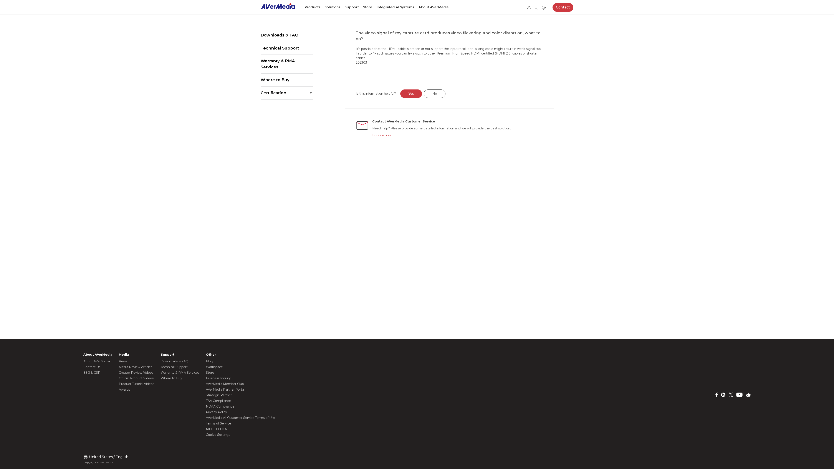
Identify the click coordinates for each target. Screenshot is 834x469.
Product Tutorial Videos (136, 384)
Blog (209, 361)
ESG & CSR (91, 373)
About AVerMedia (433, 7)
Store (367, 7)
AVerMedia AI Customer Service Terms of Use (240, 418)
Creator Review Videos (136, 373)
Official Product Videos (136, 378)
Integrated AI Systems (395, 7)
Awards (124, 389)
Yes (411, 94)
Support (352, 7)
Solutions (332, 7)
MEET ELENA (216, 429)
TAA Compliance (218, 401)
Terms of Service (218, 423)
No (434, 94)
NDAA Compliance (220, 406)
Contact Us (91, 367)
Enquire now (381, 135)
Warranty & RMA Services (278, 63)
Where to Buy (275, 79)
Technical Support (280, 48)
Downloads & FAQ (279, 35)
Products (312, 7)
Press (123, 361)
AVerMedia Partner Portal (225, 389)
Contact (563, 7)
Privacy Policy (216, 412)
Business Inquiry (218, 378)
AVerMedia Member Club (225, 384)
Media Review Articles (135, 367)
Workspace (214, 367)
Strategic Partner (219, 395)
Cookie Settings (218, 435)
